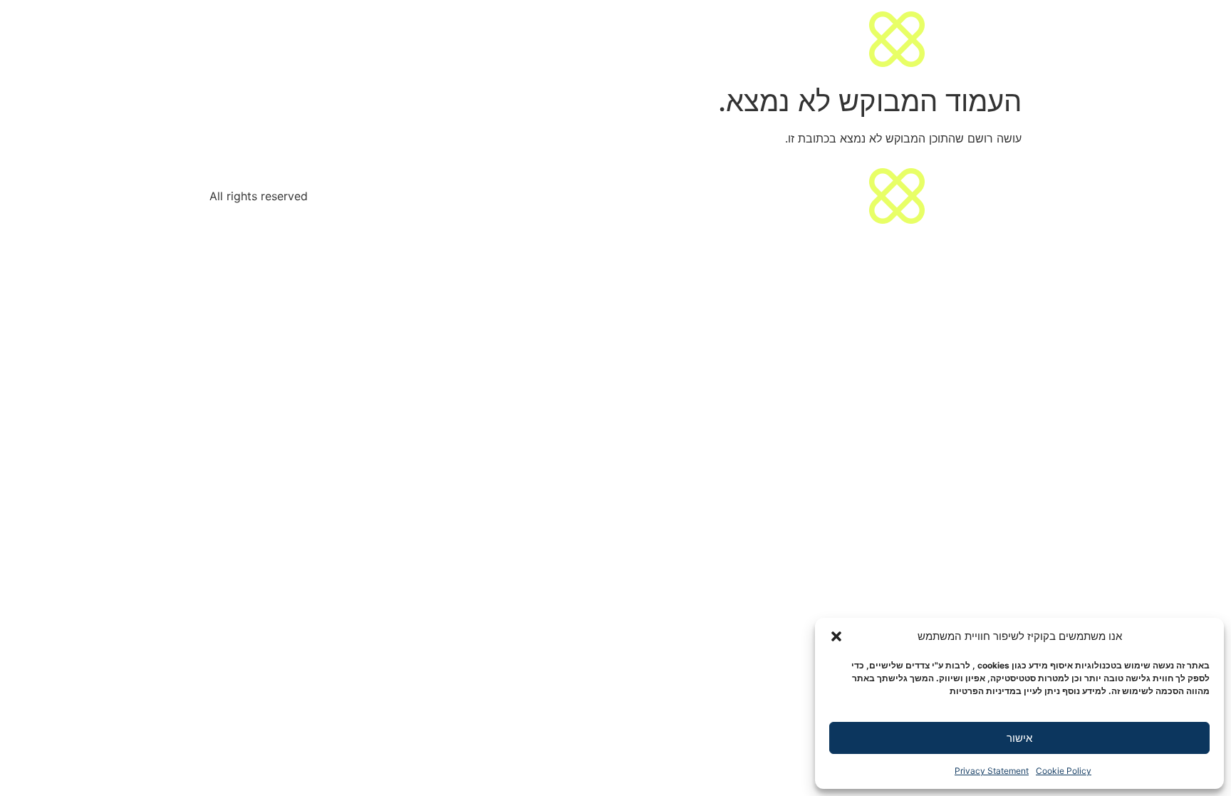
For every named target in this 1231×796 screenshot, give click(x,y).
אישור (1019, 738)
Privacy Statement (992, 770)
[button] (836, 636)
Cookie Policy (1063, 770)
